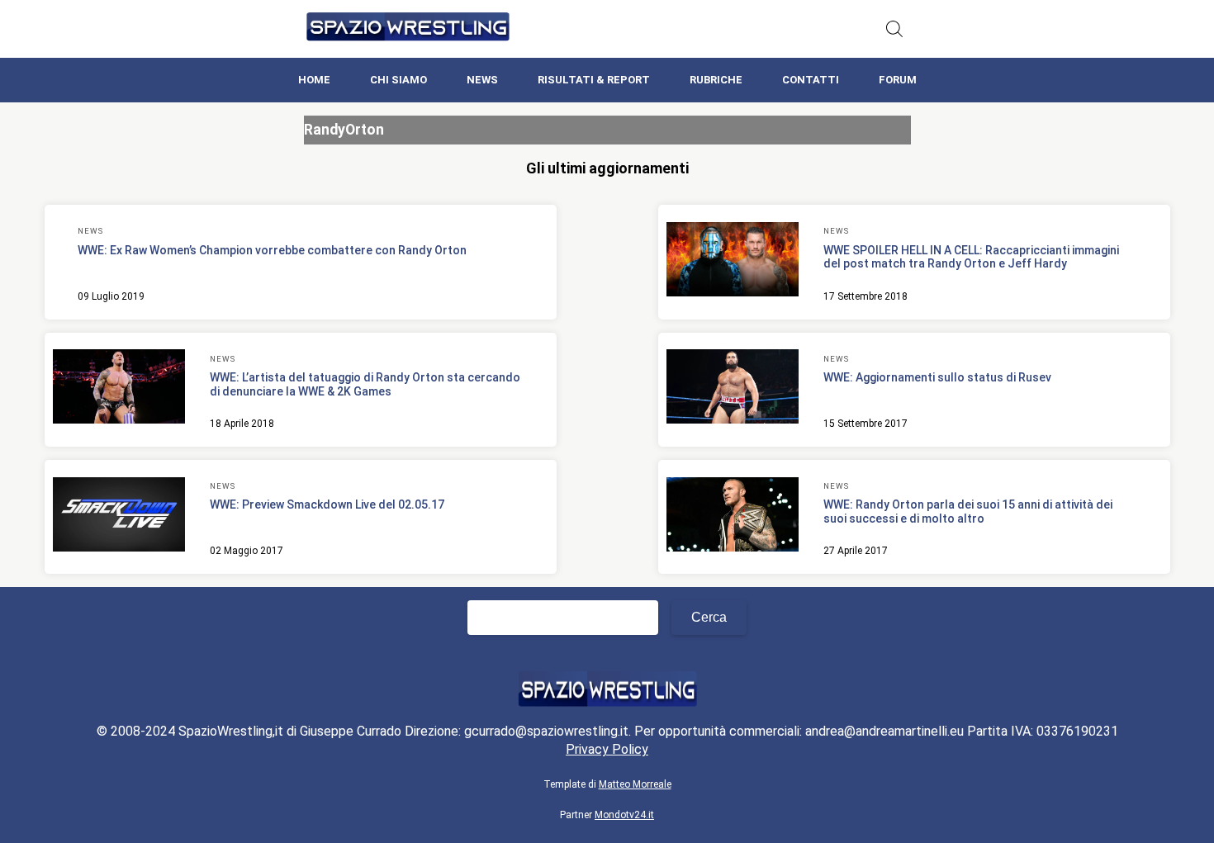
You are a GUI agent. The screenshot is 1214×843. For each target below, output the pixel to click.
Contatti (810, 79)
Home (314, 79)
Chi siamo (398, 79)
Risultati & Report (594, 79)
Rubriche (716, 79)
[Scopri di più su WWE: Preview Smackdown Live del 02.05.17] (119, 516)
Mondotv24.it (624, 815)
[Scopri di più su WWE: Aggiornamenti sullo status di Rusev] (732, 389)
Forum (898, 79)
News (482, 79)
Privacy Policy (607, 749)
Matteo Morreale (635, 784)
